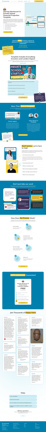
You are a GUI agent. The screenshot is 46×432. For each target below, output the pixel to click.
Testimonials (25, 1)
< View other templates (14, 1)
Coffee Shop (3, 426)
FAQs (29, 1)
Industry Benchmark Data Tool (16, 428)
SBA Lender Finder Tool (15, 427)
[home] (5, 1)
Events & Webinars (37, 428)
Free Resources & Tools (37, 427)
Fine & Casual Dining (4, 427)
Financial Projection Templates (16, 424)
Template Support (37, 424)
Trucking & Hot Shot (4, 428)
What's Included (20, 1)
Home (24, 424)
